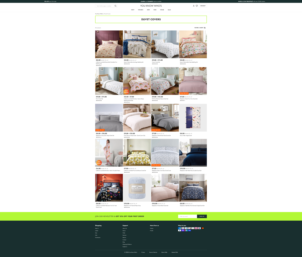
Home (162, 10)
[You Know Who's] (151, 6)
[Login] (194, 6)
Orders (151, 228)
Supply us (125, 246)
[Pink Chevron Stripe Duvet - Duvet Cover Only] (137, 121)
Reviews (124, 235)
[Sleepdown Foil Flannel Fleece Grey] (137, 191)
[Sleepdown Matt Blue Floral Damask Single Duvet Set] (193, 191)
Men (148, 10)
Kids (155, 10)
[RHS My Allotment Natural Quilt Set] (165, 85)
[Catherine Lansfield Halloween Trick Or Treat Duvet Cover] (109, 191)
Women (140, 10)
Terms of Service (153, 252)
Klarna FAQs (164, 252)
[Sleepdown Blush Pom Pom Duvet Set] (193, 85)
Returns (124, 237)
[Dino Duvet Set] (109, 85)
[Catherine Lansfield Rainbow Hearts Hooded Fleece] (109, 156)
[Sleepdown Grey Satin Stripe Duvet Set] (109, 121)
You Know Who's (99, 14)
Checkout (203, 6)
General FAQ (175, 252)
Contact (124, 240)
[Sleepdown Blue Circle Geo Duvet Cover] (165, 156)
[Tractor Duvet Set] (165, 48)
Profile (151, 230)
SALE (169, 10)
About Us (125, 228)
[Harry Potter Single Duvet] (193, 121)
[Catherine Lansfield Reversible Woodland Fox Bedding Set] (109, 48)
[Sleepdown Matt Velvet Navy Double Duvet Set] (193, 156)
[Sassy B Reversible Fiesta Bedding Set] (193, 48)
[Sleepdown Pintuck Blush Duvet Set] (165, 191)
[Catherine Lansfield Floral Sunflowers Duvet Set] (137, 156)
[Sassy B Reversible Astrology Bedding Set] (137, 48)
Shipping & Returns (127, 244)
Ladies (96, 230)
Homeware (97, 237)
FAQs (124, 233)
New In (96, 228)
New (132, 10)
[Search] (115, 6)
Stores (124, 230)
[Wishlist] (197, 6)
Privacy (143, 252)
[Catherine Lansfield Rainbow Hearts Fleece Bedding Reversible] (137, 85)
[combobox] (106, 6)
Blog (124, 242)
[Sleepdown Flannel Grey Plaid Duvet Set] (165, 121)
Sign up (202, 216)
